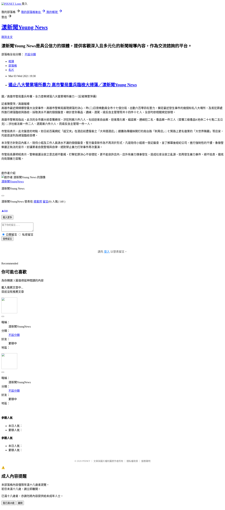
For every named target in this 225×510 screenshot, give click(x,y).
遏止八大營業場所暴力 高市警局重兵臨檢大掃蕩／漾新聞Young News (72, 84)
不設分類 (30, 54)
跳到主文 (7, 37)
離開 (20, 503)
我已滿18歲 (8, 503)
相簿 (11, 61)
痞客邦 (38, 201)
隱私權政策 (132, 461)
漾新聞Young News (24, 27)
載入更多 (7, 217)
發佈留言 (7, 239)
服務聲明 (145, 461)
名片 (11, 69)
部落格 (12, 65)
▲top (4, 210)
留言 (45, 201)
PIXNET (86, 461)
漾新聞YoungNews (12, 181)
